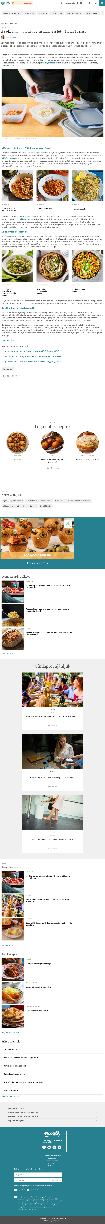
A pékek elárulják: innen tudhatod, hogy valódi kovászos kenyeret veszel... (49, 634)
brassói (28, 959)
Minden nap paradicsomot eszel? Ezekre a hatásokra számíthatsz (48, 586)
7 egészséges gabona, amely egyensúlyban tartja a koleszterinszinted (47, 610)
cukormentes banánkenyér (79, 501)
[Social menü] (81, 3)
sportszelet (30, 13)
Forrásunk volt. (8, 340)
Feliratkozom (55, 1180)
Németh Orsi (52, 725)
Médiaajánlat (53, 1166)
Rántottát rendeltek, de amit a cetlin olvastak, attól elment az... (52, 716)
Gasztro (29, 919)
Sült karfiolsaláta (11, 1090)
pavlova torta (17, 501)
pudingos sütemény (87, 456)
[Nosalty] (5, 3)
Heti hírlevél (34, 1190)
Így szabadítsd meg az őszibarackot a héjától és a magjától (32, 351)
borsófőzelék (45, 506)
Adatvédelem (52, 1158)
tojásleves (32, 506)
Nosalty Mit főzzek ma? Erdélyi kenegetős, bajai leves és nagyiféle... (49, 924)
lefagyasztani (48, 63)
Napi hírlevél (21, 1190)
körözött (20, 506)
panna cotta (46, 501)
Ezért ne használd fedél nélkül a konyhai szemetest (52, 839)
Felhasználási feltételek (52, 1156)
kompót (52, 456)
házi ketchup (31, 501)
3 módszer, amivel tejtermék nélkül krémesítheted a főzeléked (33, 356)
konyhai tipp (7, 369)
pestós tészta (6, 285)
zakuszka (43, 13)
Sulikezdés (29, 581)
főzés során (8, 158)
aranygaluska (56, 13)
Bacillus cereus (25, 219)
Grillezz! (5, 24)
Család (28, 605)
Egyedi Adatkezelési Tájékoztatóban (41, 1207)
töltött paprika (31, 983)
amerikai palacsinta (33, 1006)
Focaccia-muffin (18, 460)
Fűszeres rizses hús (79, 209)
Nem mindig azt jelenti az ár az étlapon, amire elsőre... (52, 778)
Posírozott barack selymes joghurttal (52, 460)
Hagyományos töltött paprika (38, 987)
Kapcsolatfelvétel (52, 1161)
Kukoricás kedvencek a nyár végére (23, 1116)
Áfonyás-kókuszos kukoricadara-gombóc (23, 1082)
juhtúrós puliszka (74, 13)
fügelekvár (59, 501)
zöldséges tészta (43, 285)
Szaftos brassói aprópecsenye (38, 964)
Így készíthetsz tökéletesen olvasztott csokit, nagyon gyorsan (33, 361)
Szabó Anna (11, 37)
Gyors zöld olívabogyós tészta (42, 291)
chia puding (8, 506)
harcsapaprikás (91, 13)
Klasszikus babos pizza (14, 1074)
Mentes (52, 710)
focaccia (17, 456)
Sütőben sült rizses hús (44, 209)
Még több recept (53, 468)
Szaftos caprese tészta (78, 290)
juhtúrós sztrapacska (12, 13)
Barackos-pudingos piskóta (87, 460)
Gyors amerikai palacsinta (37, 1011)
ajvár (5, 501)
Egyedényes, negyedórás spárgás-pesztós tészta (9, 292)
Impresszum (52, 1163)
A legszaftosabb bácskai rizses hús (9, 209)
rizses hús (5, 204)
